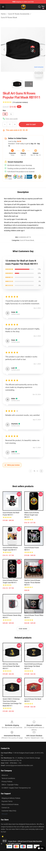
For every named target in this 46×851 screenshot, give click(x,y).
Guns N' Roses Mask (9, 17)
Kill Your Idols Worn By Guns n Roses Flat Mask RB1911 (11, 666)
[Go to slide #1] (17, 84)
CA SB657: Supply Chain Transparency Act (16, 788)
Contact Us (5, 807)
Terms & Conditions (8, 778)
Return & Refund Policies (10, 804)
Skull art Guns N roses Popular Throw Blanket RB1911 (32, 582)
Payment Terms (7, 801)
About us (5, 775)
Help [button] (42, 848)
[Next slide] (41, 49)
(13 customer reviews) (20, 102)
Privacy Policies (7, 781)
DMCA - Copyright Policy (10, 785)
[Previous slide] (4, 49)
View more (23, 629)
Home (3, 14)
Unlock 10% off (4, 841)
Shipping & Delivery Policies (11, 798)
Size (4, 110)
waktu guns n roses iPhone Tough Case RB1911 (31, 515)
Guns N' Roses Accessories (18, 14)
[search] (39, 6)
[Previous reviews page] (30, 471)
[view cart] (43, 6)
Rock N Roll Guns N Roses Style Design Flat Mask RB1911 (33, 666)
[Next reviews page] (41, 471)
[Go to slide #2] (28, 84)
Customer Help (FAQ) (9, 811)
